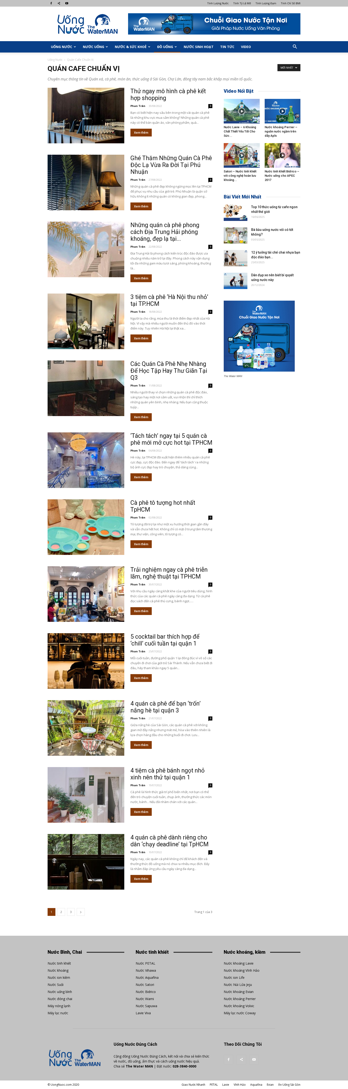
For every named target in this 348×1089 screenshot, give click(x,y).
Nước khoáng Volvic (239, 1006)
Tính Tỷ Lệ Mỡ (242, 3)
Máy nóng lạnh (59, 1006)
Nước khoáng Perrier (240, 999)
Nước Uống (93, 46)
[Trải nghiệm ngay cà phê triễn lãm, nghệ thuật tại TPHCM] (86, 594)
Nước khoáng (58, 970)
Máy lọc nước (58, 1013)
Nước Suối (55, 984)
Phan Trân (137, 106)
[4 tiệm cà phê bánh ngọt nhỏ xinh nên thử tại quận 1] (86, 795)
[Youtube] (66, 3)
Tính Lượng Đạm (265, 3)
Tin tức (227, 46)
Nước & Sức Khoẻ (131, 46)
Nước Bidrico (146, 991)
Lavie (225, 1085)
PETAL (214, 1085)
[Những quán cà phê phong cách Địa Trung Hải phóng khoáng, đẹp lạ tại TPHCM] (86, 249)
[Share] (58, 3)
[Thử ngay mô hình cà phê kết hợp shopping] (86, 115)
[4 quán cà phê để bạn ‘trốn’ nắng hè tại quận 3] (86, 728)
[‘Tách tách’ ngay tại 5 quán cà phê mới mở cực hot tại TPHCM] (86, 460)
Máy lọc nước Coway (240, 1013)
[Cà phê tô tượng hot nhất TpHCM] (86, 527)
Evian (270, 1085)
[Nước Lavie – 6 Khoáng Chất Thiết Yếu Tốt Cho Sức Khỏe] (242, 111)
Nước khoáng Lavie (239, 963)
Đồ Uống (165, 46)
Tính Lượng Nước (218, 3)
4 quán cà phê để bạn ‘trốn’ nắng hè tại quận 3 (165, 707)
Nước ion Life (234, 977)
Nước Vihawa (146, 970)
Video (246, 46)
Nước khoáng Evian (239, 991)
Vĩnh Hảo (240, 1085)
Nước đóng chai (60, 999)
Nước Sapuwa (146, 1006)
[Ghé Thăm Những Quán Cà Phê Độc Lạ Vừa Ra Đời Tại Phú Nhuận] (86, 182)
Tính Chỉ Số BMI (290, 3)
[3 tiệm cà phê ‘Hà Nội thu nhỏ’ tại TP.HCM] (86, 321)
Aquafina (256, 1085)
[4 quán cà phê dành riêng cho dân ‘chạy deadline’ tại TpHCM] (86, 862)
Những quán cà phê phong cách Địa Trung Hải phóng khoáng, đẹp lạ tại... (164, 232)
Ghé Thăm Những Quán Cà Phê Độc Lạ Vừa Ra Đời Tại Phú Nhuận (171, 165)
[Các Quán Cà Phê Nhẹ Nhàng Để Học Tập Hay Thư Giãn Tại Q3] (86, 388)
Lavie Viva (143, 1013)
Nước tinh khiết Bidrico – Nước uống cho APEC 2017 (282, 176)
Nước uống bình (60, 991)
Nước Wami (145, 999)
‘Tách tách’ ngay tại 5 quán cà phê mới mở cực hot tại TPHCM (171, 439)
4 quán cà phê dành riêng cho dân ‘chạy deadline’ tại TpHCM (169, 841)
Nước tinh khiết (59, 963)
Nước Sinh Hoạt (199, 46)
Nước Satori (145, 984)
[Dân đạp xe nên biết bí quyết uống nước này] (235, 281)
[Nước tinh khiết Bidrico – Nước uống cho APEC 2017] (283, 155)
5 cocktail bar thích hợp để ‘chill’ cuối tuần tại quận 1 (164, 640)
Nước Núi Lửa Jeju (238, 984)
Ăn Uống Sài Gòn (289, 1085)
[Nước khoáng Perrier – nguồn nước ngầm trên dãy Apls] (283, 111)
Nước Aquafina (147, 977)
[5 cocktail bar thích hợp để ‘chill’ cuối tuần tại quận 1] (86, 661)
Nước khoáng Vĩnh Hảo (241, 970)
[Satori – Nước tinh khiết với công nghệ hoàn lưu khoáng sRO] (242, 155)
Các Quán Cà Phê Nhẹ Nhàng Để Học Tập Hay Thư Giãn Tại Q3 (168, 370)
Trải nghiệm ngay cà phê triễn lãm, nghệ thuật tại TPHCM (169, 573)
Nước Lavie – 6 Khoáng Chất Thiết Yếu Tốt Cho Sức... (240, 131)
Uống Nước (61, 46)
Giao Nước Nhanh (193, 1085)
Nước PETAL (145, 963)
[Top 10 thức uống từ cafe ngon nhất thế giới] (235, 213)
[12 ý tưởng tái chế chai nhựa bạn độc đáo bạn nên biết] (235, 258)
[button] (294, 47)
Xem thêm (141, 132)
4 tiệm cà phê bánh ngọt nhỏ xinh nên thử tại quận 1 (167, 774)
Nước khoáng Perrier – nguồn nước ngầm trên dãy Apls (281, 131)
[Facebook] (51, 3)
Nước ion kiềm (59, 977)
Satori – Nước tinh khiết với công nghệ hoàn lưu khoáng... (240, 176)
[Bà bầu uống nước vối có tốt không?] (235, 235)
